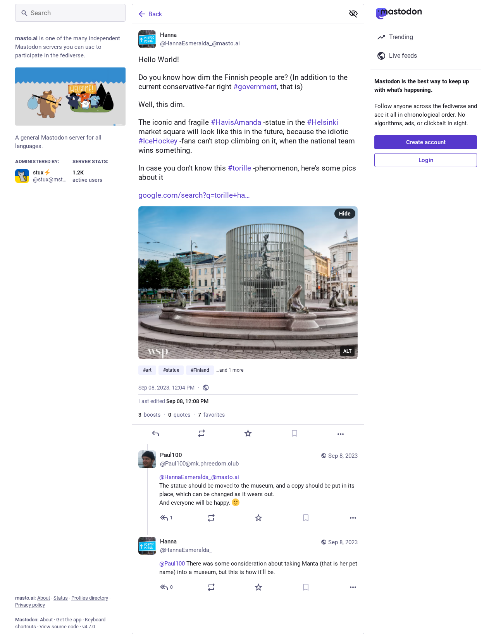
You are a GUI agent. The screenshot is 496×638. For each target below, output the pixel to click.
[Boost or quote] (201, 433)
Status (60, 598)
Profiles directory (89, 598)
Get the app (68, 619)
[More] (340, 434)
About (43, 598)
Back (155, 14)
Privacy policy (30, 605)
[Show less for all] (353, 13)
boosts (149, 415)
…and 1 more (229, 370)
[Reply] (155, 433)
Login (425, 160)
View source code (59, 626)
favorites (211, 415)
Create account (426, 142)
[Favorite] (248, 433)
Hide (345, 213)
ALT (347, 351)
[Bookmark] (294, 433)
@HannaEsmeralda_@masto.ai (199, 477)
